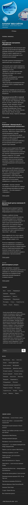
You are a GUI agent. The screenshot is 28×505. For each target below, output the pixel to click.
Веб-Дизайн (16, 365)
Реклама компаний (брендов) (9, 438)
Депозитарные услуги (10, 264)
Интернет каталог (18, 371)
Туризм (5, 304)
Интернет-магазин (7, 371)
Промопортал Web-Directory (9, 435)
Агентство (19, 360)
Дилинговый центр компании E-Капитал (14, 204)
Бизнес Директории (14, 362)
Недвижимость (7, 296)
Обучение (15, 382)
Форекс (17, 393)
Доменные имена (17, 368)
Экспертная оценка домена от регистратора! (13, 473)
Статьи (12, 302)
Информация (16, 290)
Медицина (12, 293)
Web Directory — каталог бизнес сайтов (12, 417)
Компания (5, 376)
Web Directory (6, 360)
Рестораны (6, 302)
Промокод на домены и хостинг (10, 452)
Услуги (10, 304)
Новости (15, 296)
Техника (15, 390)
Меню (14, 31)
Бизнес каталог (7, 365)
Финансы (16, 304)
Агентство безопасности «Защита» (11, 460)
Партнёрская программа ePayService (11, 43)
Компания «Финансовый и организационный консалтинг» (13, 125)
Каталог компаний (7, 374)
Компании (5, 293)
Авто (4, 290)
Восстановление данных (8, 493)
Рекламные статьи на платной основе (12, 441)
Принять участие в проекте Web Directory (13, 449)
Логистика (20, 376)
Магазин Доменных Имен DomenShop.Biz (12, 484)
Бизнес (9, 290)
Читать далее (5, 117)
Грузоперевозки (7, 368)
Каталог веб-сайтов (12, 23)
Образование (16, 299)
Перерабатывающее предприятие (11, 385)
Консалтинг (13, 376)
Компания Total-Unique (8, 487)
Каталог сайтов (18, 374)
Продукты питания (8, 387)
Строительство (20, 302)
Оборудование (7, 299)
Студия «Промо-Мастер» (8, 490)
